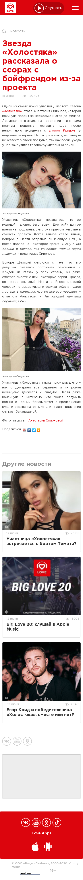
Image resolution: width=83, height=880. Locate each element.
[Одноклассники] (38, 429)
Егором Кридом (61, 130)
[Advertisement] (41, 777)
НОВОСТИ (17, 31)
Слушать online (53, 8)
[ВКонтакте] (29, 429)
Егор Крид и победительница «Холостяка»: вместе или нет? (40, 712)
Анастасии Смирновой (45, 420)
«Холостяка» (12, 111)
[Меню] (75, 8)
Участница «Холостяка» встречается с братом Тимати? (41, 541)
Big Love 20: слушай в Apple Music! (37, 627)
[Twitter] (34, 429)
